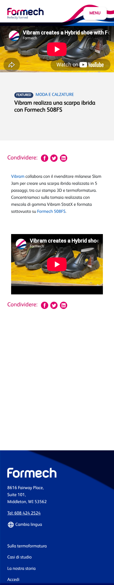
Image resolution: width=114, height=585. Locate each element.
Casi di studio (19, 557)
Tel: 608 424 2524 (24, 513)
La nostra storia (21, 569)
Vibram (18, 177)
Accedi (13, 580)
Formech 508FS (51, 212)
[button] (57, 524)
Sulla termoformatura (27, 546)
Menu (95, 13)
